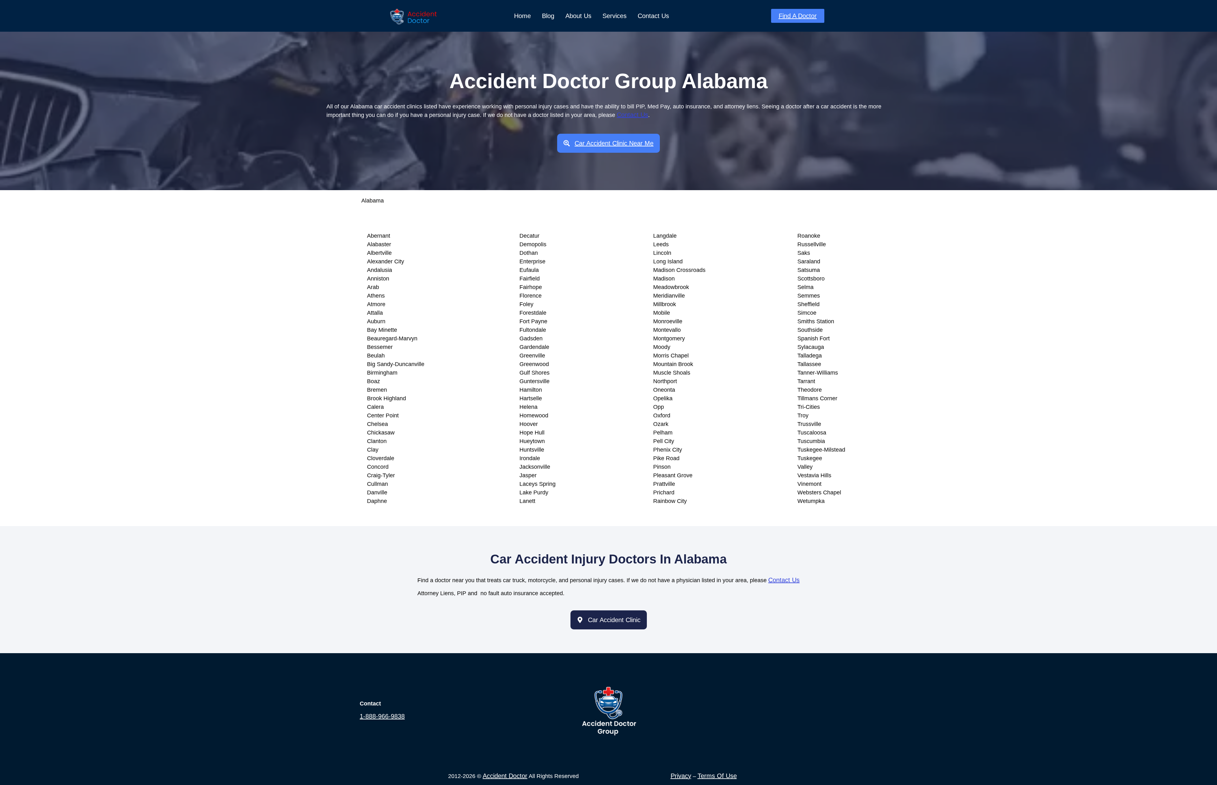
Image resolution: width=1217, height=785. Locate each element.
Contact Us (653, 15)
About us (578, 15)
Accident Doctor (505, 775)
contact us (632, 114)
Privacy (681, 775)
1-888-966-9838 (382, 716)
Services (614, 15)
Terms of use (717, 775)
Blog (548, 15)
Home (522, 15)
